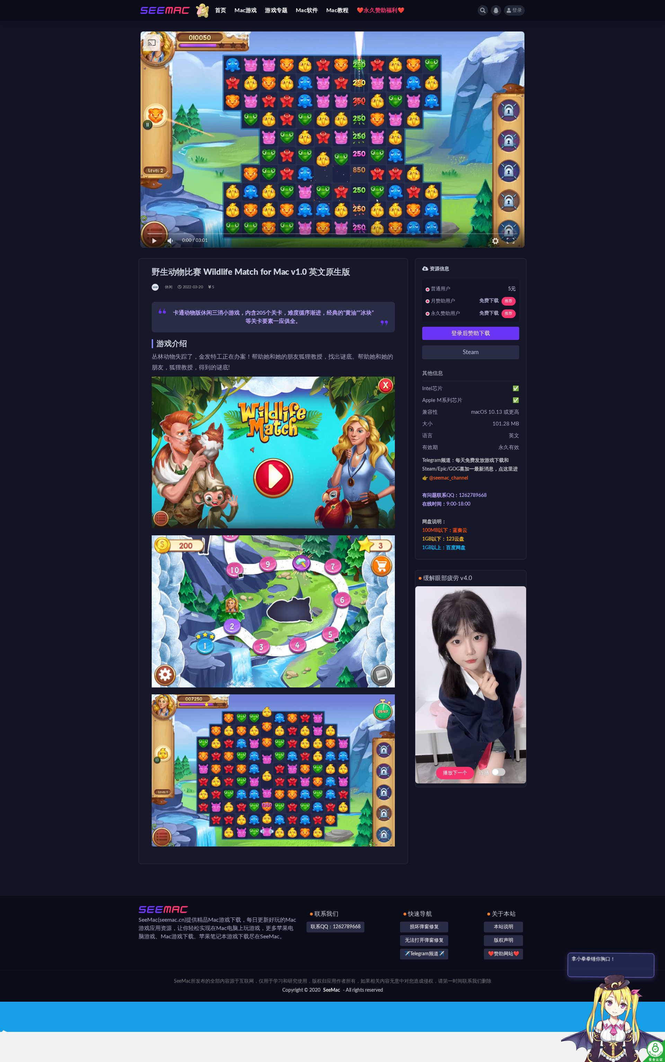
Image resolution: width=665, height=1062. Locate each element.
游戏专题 (276, 10)
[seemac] (156, 287)
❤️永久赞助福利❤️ (381, 10)
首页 (220, 10)
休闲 (168, 287)
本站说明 (503, 926)
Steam (471, 352)
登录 (517, 10)
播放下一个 (455, 773)
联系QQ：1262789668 (336, 926)
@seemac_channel (448, 478)
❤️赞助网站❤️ (503, 953)
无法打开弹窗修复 (424, 940)
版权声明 (503, 940)
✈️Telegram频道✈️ (424, 953)
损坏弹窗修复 (424, 926)
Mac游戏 (245, 10)
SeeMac (331, 990)
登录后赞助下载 (470, 333)
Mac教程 (337, 10)
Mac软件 (307, 10)
